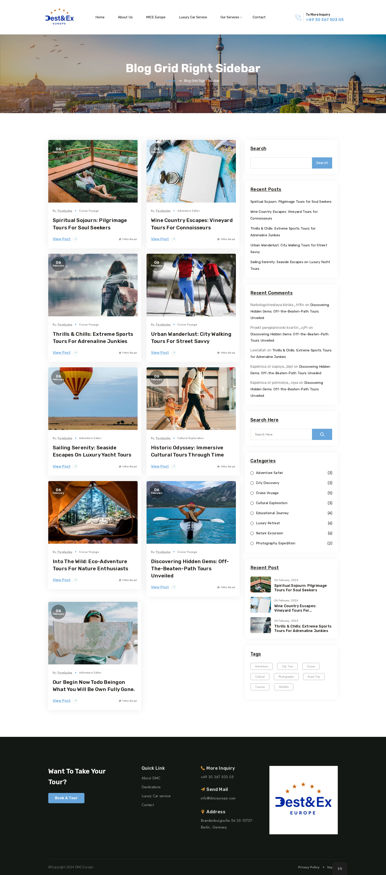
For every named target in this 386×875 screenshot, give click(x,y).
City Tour (287, 666)
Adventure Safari (188, 211)
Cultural (260, 676)
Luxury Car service (193, 17)
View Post (62, 239)
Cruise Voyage (89, 211)
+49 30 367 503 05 (325, 19)
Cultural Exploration (190, 438)
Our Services (229, 17)
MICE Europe (156, 17)
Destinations (151, 787)
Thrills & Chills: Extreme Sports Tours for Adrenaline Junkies (302, 628)
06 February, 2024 (286, 580)
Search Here (264, 420)
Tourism (260, 687)
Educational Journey (272, 513)
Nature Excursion (269, 533)
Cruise (311, 666)
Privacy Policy (308, 867)
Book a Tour (66, 798)
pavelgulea (65, 211)
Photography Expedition (276, 543)
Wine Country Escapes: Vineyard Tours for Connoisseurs (295, 608)
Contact (259, 17)
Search (258, 148)
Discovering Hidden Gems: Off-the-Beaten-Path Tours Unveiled (190, 568)
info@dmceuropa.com (218, 798)
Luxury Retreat (268, 523)
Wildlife (284, 687)
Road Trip (314, 676)
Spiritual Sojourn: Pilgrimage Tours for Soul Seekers (291, 202)
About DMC (151, 778)
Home (100, 17)
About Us (125, 17)
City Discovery (267, 483)
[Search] (322, 434)
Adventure (261, 666)
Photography (286, 676)
